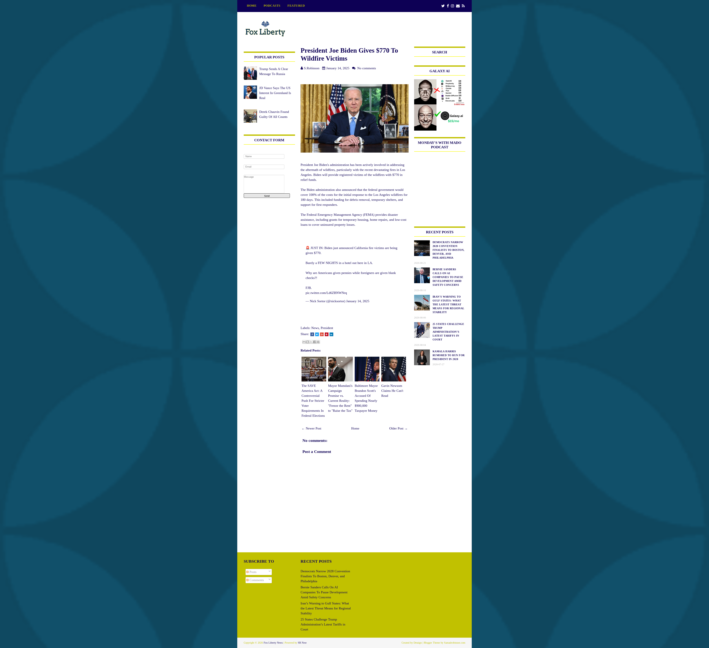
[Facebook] (448, 6)
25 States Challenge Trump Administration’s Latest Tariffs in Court (323, 624)
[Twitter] (443, 6)
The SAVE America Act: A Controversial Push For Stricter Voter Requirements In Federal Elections (313, 400)
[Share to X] (311, 342)
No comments (366, 68)
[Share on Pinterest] (326, 334)
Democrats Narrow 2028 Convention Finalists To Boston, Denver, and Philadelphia (325, 576)
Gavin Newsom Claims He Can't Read (392, 391)
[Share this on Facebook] (312, 334)
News (315, 328)
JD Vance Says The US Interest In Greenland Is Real (275, 93)
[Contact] (458, 6)
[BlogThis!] (307, 342)
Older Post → (398, 428)
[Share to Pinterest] (318, 342)
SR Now (302, 642)
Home (251, 5)
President (327, 328)
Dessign (418, 642)
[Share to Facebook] (314, 342)
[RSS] (463, 6)
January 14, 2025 (357, 301)
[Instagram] (452, 6)
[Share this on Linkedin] (331, 334)
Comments (256, 580)
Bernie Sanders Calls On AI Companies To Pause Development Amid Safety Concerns (324, 592)
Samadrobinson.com (454, 642)
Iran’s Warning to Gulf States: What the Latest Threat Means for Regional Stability (326, 608)
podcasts (272, 5)
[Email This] (304, 342)
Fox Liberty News (273, 642)
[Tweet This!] (317, 334)
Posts (252, 572)
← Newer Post (311, 428)
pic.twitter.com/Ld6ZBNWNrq (326, 293)
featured (296, 5)
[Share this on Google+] (322, 334)
